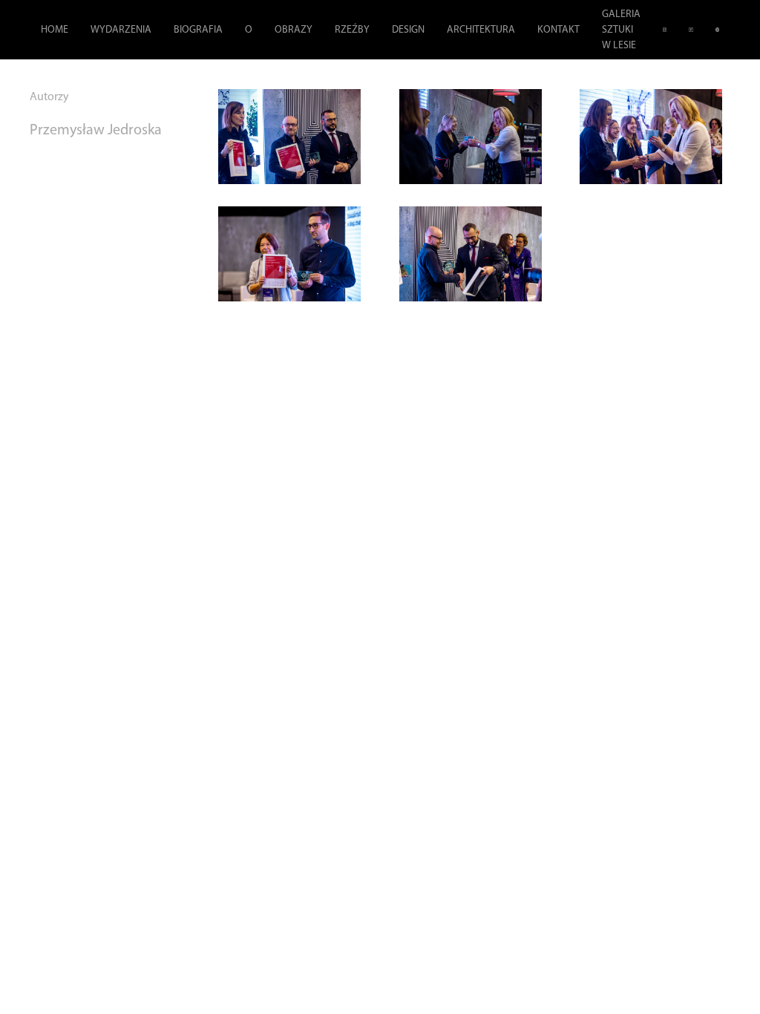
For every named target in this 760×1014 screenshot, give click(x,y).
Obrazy (293, 30)
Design (408, 30)
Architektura (481, 30)
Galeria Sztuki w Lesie (621, 30)
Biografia (198, 30)
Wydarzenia (121, 30)
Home (54, 30)
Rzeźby (352, 30)
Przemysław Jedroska (96, 130)
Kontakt (558, 30)
